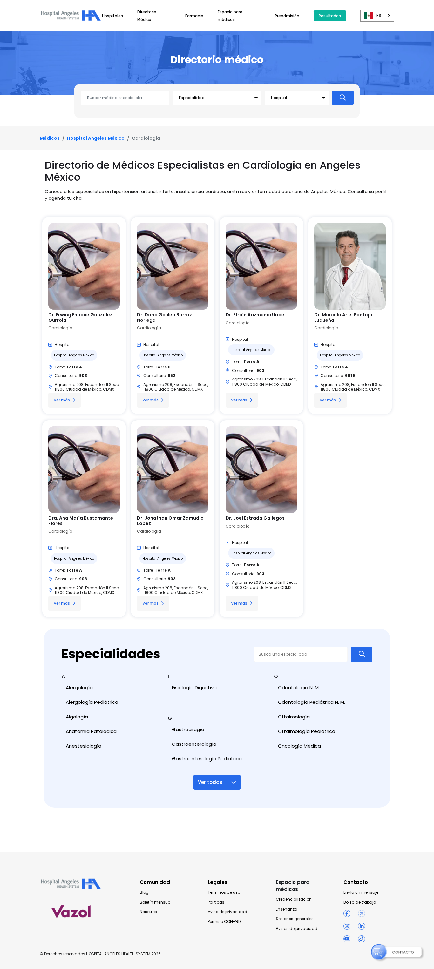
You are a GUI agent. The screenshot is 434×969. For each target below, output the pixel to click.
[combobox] (377, 16)
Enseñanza (286, 909)
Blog (144, 892)
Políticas (216, 902)
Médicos (50, 138)
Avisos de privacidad (296, 928)
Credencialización (294, 899)
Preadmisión (287, 15)
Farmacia (194, 15)
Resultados (330, 15)
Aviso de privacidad (227, 911)
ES (378, 15)
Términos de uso (224, 892)
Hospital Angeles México (96, 138)
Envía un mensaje (360, 892)
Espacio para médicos (292, 885)
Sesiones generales (295, 918)
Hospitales (112, 15)
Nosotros (148, 911)
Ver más (62, 400)
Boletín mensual (156, 902)
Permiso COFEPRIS (225, 921)
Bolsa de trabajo (359, 902)
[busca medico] (343, 98)
